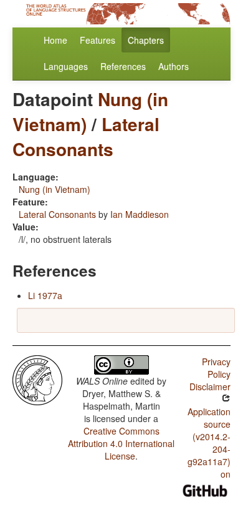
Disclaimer (210, 386)
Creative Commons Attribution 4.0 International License (121, 443)
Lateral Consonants (86, 136)
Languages (66, 66)
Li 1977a (45, 295)
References (123, 66)
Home (55, 40)
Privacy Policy (216, 367)
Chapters (146, 40)
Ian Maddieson (139, 214)
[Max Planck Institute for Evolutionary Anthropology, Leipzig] (37, 379)
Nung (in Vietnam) (54, 189)
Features (97, 40)
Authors (173, 66)
